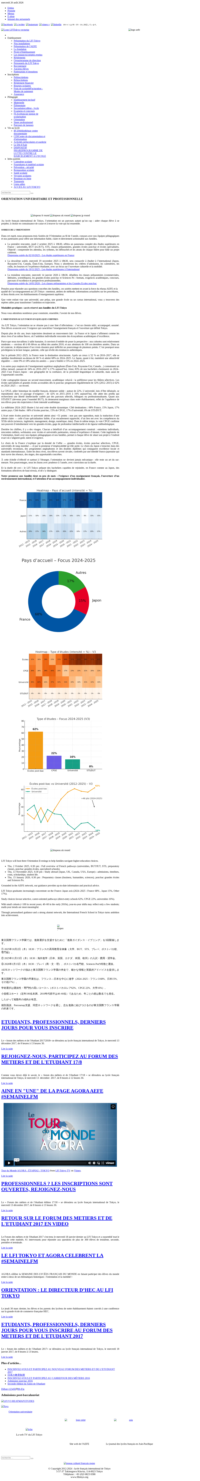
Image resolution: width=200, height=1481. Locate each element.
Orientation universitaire (20, 1411)
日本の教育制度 (16, 1375)
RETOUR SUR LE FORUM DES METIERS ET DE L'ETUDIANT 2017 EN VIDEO (56, 1221)
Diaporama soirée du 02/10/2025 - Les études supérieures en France (41, 255)
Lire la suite (7, 1048)
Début (4, 1389)
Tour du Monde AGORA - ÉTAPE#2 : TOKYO (25, 1170)
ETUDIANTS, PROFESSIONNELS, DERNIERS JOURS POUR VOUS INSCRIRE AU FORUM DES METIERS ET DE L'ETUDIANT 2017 (57, 1330)
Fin (22, 1389)
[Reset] (32, 193)
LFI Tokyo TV (62, 1170)
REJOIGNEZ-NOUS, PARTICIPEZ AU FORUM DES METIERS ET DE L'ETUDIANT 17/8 (59, 1059)
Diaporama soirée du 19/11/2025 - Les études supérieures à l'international (44, 269)
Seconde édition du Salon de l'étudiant (26, 1383)
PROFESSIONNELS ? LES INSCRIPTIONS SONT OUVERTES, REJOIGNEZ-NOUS (57, 1186)
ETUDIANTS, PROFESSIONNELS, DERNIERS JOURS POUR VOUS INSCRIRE (53, 1024)
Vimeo (77, 1170)
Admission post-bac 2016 (20, 1381)
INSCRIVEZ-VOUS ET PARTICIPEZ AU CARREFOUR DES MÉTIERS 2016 (49, 1378)
